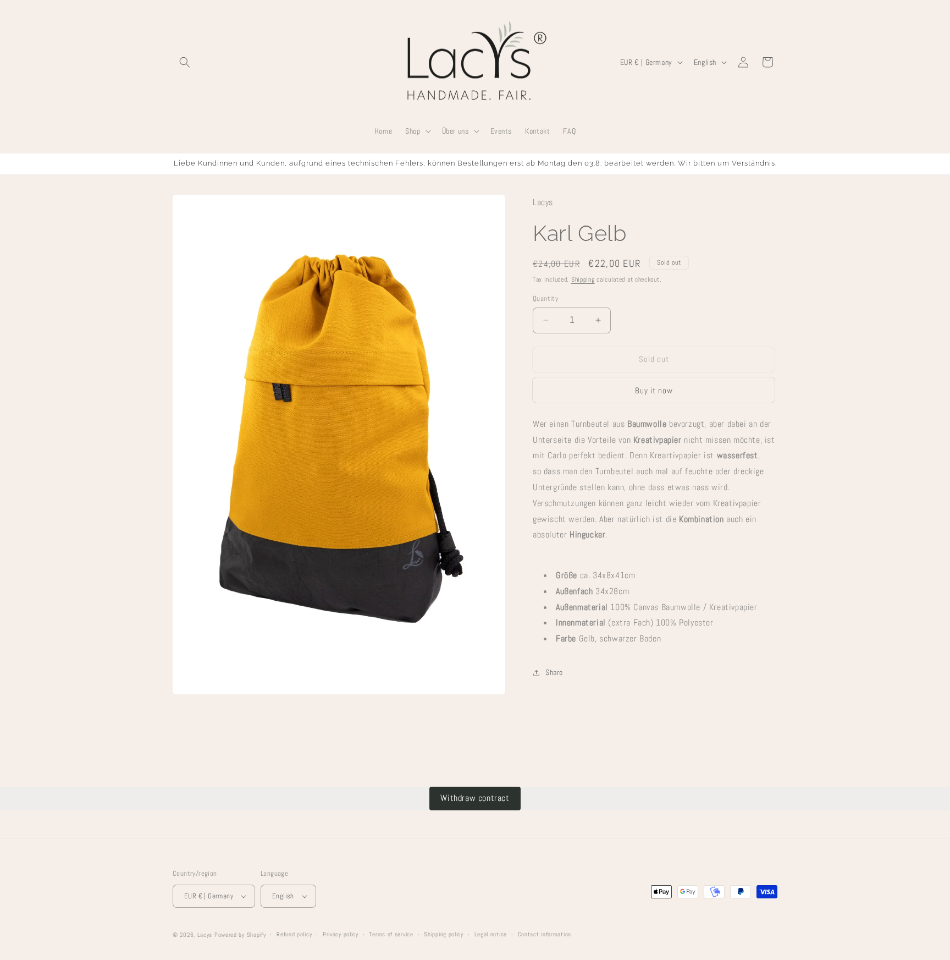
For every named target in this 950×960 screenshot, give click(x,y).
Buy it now (654, 390)
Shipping (583, 279)
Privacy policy (340, 934)
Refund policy (294, 934)
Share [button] (554, 672)
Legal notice (490, 934)
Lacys (205, 935)
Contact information (544, 934)
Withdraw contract (474, 798)
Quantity (545, 298)
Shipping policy (443, 934)
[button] (185, 62)
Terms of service (391, 934)
